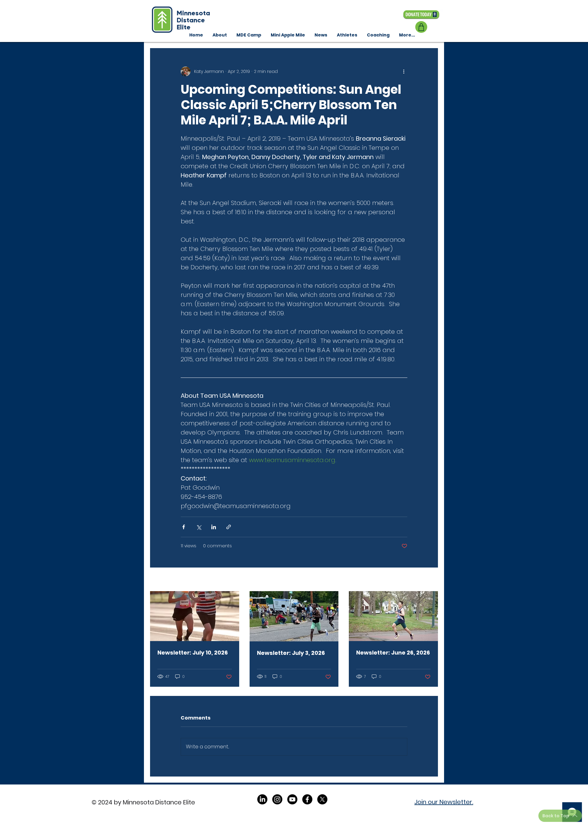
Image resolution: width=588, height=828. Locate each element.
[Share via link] (229, 527)
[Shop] (421, 27)
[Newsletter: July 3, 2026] (294, 616)
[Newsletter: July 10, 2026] (194, 616)
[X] (322, 799)
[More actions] (403, 71)
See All (431, 580)
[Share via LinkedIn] (214, 527)
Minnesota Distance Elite (193, 20)
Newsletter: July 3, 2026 (291, 653)
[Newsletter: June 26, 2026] (393, 616)
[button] (378, 35)
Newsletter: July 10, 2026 (192, 652)
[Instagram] (277, 799)
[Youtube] (292, 799)
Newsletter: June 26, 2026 (393, 652)
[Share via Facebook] (184, 527)
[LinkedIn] (262, 799)
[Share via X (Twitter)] (199, 527)
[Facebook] (307, 799)
